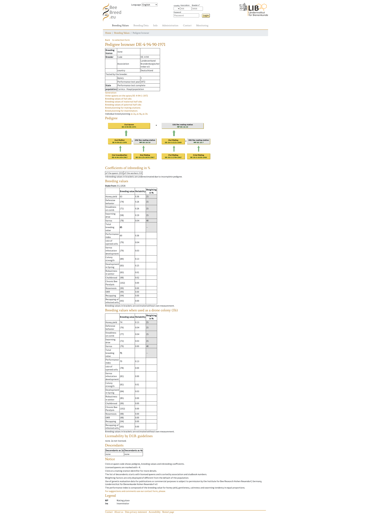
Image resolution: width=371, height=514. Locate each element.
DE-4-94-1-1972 (126, 95)
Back (107, 39)
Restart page (168, 512)
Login (206, 15)
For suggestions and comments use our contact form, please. (135, 491)
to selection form (121, 39)
